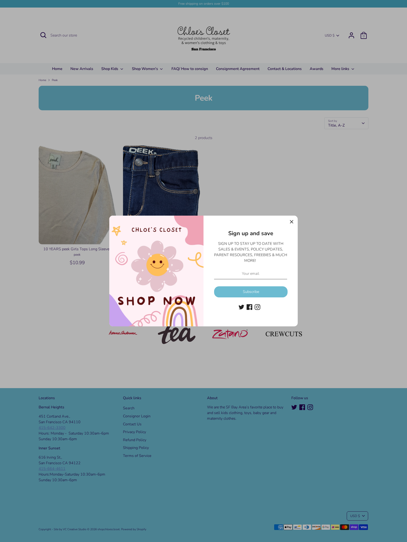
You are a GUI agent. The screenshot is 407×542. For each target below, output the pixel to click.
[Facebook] (249, 307)
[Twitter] (241, 307)
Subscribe (251, 291)
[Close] (291, 222)
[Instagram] (257, 307)
